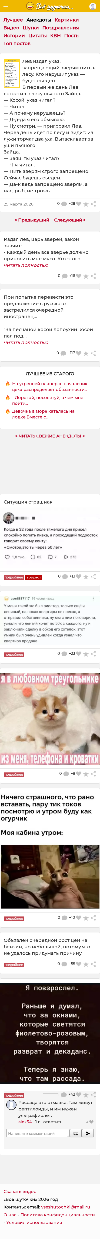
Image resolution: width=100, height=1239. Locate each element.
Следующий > (70, 220)
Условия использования (34, 1222)
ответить (52, 1121)
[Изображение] (76, 1133)
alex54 (25, 1121)
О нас (10, 1214)
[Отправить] (88, 1133)
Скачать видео (20, 1191)
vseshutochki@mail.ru (65, 1207)
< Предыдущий (31, 220)
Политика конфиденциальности (57, 1214)
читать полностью (26, 265)
